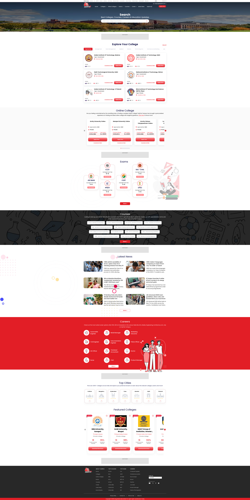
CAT (121, 471)
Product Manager (134, 487)
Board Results (99, 490)
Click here (141, 115)
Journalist (132, 484)
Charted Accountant (135, 474)
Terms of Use (131, 495)
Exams (97, 479)
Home (96, 6)
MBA (109, 476)
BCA (109, 474)
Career (97, 484)
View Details (91, 187)
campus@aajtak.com (160, 3)
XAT (121, 490)
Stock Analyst (133, 476)
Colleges (98, 474)
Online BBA (111, 490)
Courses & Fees (109, 65)
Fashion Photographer (135, 490)
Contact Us (122, 495)
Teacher (132, 482)
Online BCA (111, 487)
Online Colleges (99, 476)
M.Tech (110, 482)
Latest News (141, 6)
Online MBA (111, 484)
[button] (106, 415)
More (124, 203)
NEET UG (122, 479)
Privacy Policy (113, 495)
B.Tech (109, 471)
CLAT (121, 484)
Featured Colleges (125, 409)
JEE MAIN (122, 476)
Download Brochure (97, 448)
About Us (139, 495)
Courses (98, 482)
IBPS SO (122, 482)
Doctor (131, 479)
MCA (109, 479)
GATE (121, 474)
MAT (121, 487)
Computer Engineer (135, 471)
